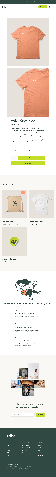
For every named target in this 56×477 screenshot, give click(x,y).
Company (9, 450)
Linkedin (40, 445)
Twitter (40, 447)
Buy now (28, 163)
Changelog (25, 450)
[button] (49, 7)
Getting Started (26, 447)
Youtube (40, 453)
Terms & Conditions (34, 419)
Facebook (40, 455)
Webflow (32, 472)
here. (47, 2)
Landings (9, 447)
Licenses (24, 453)
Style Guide (25, 445)
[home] (4, 7)
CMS (8, 453)
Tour (8, 445)
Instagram (40, 450)
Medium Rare (15, 2)
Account (9, 458)
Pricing (9, 455)
